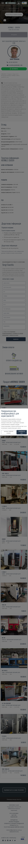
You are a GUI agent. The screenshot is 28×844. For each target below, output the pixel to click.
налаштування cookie (8, 432)
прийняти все (22, 432)
